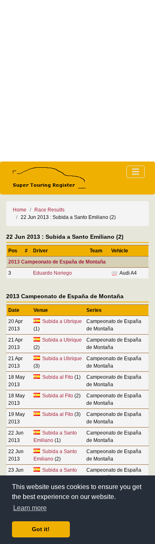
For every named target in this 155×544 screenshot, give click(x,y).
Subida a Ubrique (62, 321)
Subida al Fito (57, 377)
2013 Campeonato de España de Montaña (57, 262)
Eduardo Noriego (52, 273)
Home (19, 210)
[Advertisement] (77, 80)
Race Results (49, 210)
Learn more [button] (30, 507)
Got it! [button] (41, 529)
